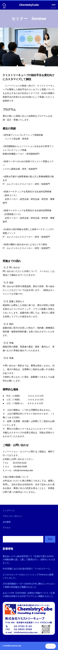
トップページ (9, 510)
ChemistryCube (29, 4)
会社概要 (7, 522)
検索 (50, 539)
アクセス (7, 527)
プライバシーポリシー (12, 516)
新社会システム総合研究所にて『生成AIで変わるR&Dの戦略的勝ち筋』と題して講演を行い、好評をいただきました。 (29, 559)
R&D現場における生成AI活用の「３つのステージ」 (27, 569)
